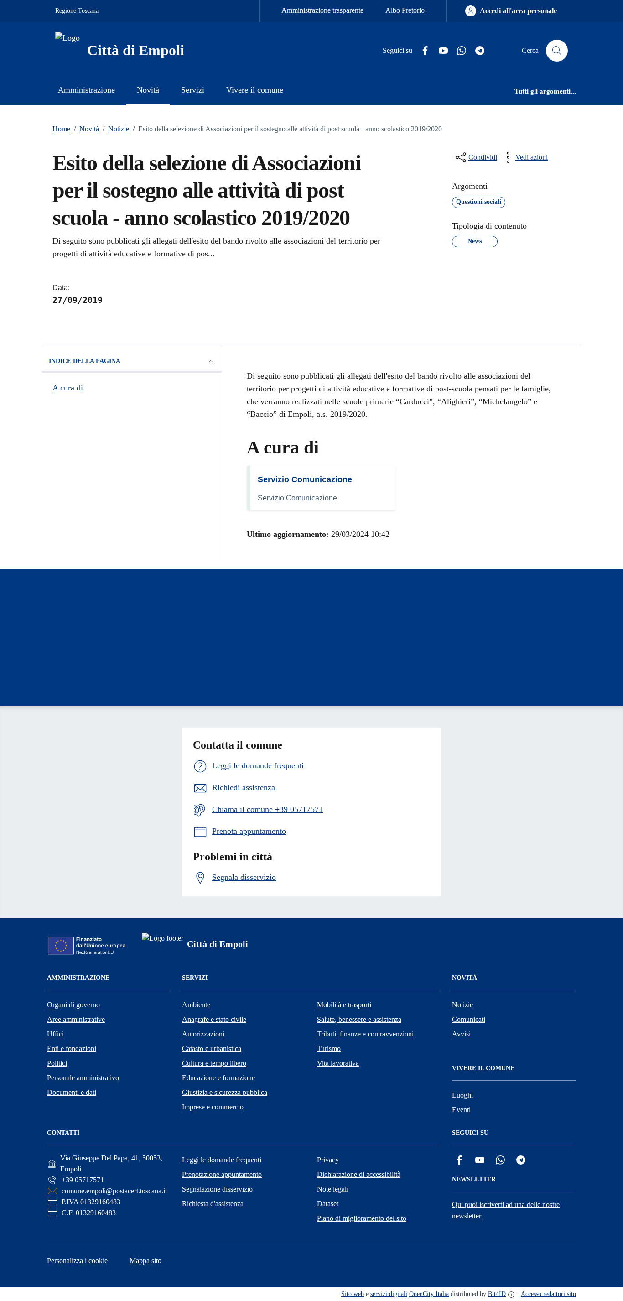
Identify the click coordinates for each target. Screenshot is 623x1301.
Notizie (116, 129)
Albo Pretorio (405, 10)
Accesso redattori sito (548, 1294)
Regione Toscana (77, 10)
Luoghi (462, 1095)
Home (61, 129)
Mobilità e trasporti (344, 1005)
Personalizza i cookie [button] (77, 1261)
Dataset (327, 1203)
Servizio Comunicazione (305, 479)
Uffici (55, 1034)
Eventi (461, 1110)
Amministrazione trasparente (322, 10)
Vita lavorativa (338, 1063)
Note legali (332, 1189)
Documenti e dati (71, 1092)
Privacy (328, 1160)
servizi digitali (388, 1294)
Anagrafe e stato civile (214, 1019)
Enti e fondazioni (71, 1048)
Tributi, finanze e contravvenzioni (365, 1034)
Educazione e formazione (218, 1078)
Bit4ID (497, 1294)
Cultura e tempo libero (214, 1063)
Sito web (352, 1294)
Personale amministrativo (83, 1078)
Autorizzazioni (203, 1034)
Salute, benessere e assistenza (359, 1019)
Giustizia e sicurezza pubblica (224, 1092)
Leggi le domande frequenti (221, 1160)
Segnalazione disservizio (217, 1189)
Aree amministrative (76, 1019)
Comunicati (468, 1019)
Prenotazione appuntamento (222, 1174)
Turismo (329, 1048)
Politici (57, 1063)
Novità (86, 129)
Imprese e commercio (213, 1107)
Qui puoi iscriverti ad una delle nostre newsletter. (506, 1210)
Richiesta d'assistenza (213, 1203)
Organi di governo (73, 1005)
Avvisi (461, 1034)
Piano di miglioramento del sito (361, 1218)
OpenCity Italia (429, 1294)
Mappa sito (145, 1261)
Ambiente (196, 1005)
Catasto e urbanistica (211, 1048)
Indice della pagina (84, 361)
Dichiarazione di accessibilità (358, 1174)
